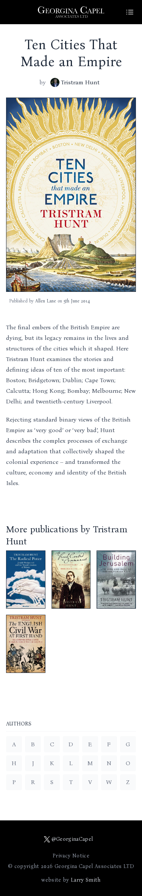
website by (70, 880)
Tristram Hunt (80, 82)
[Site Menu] (130, 12)
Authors (18, 724)
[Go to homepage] (71, 12)
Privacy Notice (71, 856)
